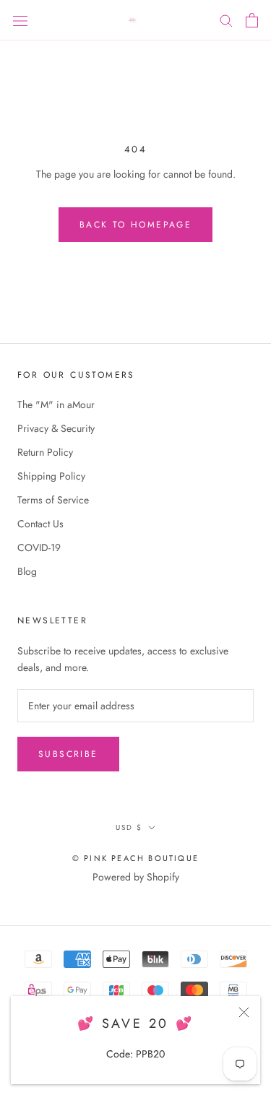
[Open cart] (252, 20)
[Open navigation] (20, 20)
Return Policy (45, 452)
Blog (27, 571)
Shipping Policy (51, 476)
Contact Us (40, 523)
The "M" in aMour (56, 404)
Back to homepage (135, 224)
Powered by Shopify (136, 877)
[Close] (243, 1012)
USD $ (129, 827)
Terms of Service (53, 500)
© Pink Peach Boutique (135, 858)
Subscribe (68, 754)
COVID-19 (39, 547)
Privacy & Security (56, 428)
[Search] (226, 20)
